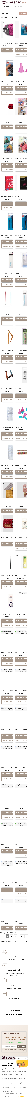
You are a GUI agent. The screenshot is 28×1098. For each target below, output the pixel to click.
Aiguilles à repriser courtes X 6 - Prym (21, 767)
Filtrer (23, 13)
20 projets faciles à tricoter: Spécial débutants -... (21, 158)
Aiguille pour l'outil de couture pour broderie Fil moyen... (21, 575)
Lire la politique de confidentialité (9, 1091)
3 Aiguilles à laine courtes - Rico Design (7, 273)
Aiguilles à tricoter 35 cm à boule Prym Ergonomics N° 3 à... (7, 921)
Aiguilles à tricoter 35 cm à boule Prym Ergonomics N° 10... (21, 883)
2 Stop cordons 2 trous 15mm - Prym (7, 120)
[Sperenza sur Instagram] (15, 1021)
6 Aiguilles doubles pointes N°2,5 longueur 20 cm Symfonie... (21, 465)
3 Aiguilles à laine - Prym (7, 235)
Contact (14, 985)
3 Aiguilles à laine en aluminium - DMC (21, 273)
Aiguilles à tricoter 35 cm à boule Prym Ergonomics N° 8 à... (21, 921)
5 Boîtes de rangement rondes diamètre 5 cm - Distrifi (7, 465)
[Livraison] (5, 965)
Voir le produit (7, 49)
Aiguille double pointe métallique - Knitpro (7, 575)
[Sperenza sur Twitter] (11, 1021)
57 (22, 936)
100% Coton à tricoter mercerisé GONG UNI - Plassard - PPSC (7, 43)
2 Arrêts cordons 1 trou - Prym (21, 43)
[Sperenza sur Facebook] (13, 1021)
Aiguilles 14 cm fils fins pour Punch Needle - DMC (21, 614)
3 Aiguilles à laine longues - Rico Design (21, 312)
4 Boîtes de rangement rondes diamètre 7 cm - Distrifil (7, 427)
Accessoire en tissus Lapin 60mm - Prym (21, 504)
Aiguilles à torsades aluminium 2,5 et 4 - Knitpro (7, 806)
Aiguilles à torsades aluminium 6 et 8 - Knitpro (21, 806)
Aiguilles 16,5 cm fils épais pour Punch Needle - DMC (7, 652)
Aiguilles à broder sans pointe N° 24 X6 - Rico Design (7, 691)
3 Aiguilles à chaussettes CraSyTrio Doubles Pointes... (21, 196)
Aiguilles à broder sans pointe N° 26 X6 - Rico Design (21, 691)
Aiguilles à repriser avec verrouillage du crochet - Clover (7, 767)
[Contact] (5, 952)
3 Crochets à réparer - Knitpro (7, 350)
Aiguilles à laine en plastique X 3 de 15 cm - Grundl (21, 729)
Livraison (14, 956)
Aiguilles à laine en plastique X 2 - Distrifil (7, 729)
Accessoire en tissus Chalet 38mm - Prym (7, 504)
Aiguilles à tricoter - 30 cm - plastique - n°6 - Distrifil (21, 844)
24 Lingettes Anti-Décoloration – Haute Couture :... (7, 196)
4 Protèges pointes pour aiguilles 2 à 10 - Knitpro (21, 427)
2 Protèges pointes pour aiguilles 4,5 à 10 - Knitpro (21, 81)
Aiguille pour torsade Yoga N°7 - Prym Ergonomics (7, 614)
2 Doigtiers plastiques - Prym (7, 81)
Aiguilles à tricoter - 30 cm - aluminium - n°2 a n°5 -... (7, 844)
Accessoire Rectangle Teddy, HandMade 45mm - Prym (7, 537)
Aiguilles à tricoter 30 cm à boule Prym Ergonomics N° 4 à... (7, 883)
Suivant (26, 936)
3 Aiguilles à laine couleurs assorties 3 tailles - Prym (21, 235)
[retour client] (5, 994)
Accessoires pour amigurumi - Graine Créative (21, 537)
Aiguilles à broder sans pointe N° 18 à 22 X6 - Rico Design (21, 652)
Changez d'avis (14, 998)
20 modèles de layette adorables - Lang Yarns (21, 120)
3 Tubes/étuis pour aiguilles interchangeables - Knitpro (7, 388)
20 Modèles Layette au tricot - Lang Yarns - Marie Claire (7, 158)
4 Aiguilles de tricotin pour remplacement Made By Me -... (21, 388)
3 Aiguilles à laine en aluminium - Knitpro (7, 312)
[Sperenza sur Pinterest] (16, 1021)
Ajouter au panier (8, 92)
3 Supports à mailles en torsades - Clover (21, 350)
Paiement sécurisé (14, 970)
